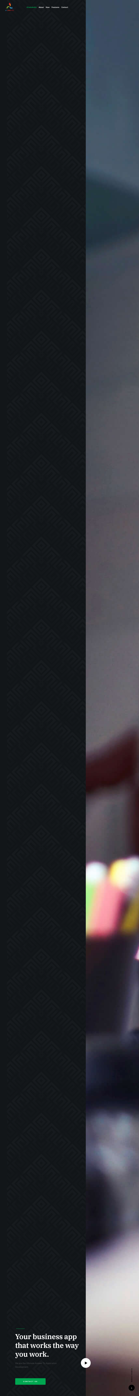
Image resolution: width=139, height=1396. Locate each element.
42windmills (31, 7)
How (48, 7)
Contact (64, 7)
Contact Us (30, 1381)
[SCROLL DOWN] (128, 1388)
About (41, 7)
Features (55, 7)
